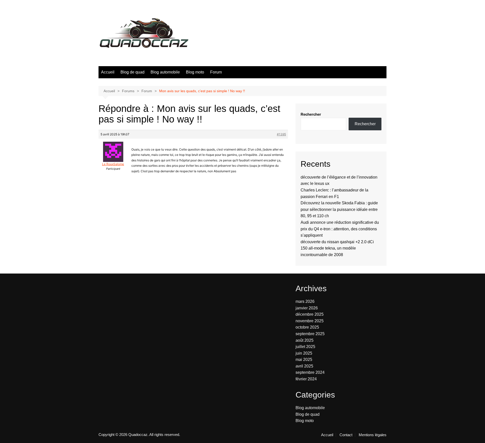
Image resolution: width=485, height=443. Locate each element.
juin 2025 (304, 353)
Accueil (107, 72)
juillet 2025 (305, 346)
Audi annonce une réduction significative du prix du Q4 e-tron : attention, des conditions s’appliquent (340, 228)
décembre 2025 (310, 314)
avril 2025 (304, 366)
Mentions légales (372, 435)
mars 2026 (305, 301)
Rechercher (311, 114)
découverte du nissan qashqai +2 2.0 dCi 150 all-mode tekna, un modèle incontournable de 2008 (337, 248)
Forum (216, 72)
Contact (346, 435)
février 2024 (306, 379)
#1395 (281, 134)
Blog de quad (132, 72)
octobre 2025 (307, 327)
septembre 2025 (310, 334)
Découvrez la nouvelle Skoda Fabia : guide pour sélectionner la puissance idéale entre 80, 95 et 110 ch (339, 209)
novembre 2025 (310, 321)
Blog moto (195, 72)
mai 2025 (304, 359)
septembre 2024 (310, 372)
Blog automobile (165, 72)
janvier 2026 (307, 308)
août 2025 (304, 340)
